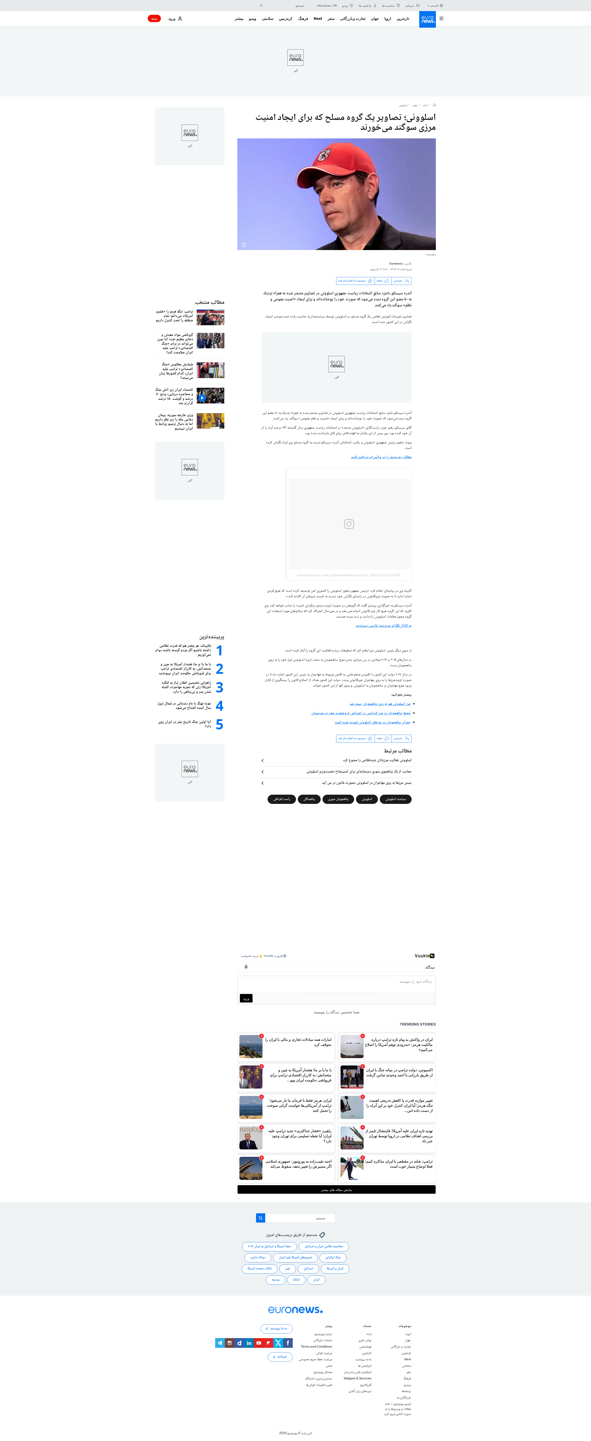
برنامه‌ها (406, 1391)
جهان (375, 18)
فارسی (434, 5)
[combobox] (285, 5)
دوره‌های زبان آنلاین (359, 1391)
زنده (154, 18)
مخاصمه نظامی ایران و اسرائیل (324, 1246)
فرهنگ (303, 18)
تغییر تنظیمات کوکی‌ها (319, 1385)
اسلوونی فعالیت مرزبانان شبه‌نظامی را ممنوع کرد (377, 760)
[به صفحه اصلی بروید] (427, 19)
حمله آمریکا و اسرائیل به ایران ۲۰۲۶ (269, 1246)
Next (318, 18)
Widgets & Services (357, 1378)
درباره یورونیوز (323, 1334)
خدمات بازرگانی (322, 1340)
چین (287, 1268)
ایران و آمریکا (335, 1268)
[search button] (261, 5)
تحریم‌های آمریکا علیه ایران (295, 1257)
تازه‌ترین (403, 18)
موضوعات (404, 1326)
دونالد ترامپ (257, 1257)
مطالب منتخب (209, 302)
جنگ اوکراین (333, 1257)
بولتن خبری (364, 1340)
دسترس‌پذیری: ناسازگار (318, 1378)
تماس (329, 1366)
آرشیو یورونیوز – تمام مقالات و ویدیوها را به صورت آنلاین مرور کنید (397, 1409)
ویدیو (252, 18)
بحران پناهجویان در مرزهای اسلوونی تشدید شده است (372, 722)
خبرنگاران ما (404, 1398)
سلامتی (267, 18)
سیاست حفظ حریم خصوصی (315, 1359)
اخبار (425, 105)
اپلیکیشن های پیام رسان (357, 1372)
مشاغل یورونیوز (322, 1372)
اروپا (387, 18)
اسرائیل (308, 1268)
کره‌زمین (285, 18)
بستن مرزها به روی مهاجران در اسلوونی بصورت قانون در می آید (367, 783)
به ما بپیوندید (363, 1359)
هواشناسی (365, 1347)
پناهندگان (309, 799)
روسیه (276, 1280)
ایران (316, 1280)
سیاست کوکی (324, 1353)
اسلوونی (403, 105)
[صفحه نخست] (434, 105)
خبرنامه (282, 1357)
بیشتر (328, 1326)
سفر (331, 18)
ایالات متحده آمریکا (259, 1268)
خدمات (367, 1326)
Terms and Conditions (316, 1347)
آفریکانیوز (365, 1385)
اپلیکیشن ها (364, 1366)
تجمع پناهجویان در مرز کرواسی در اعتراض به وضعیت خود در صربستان (360, 713)
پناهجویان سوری (338, 799)
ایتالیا (296, 1280)
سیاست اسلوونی (396, 799)
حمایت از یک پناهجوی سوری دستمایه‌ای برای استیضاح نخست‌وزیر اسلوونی (359, 772)
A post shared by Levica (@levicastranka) (326, 575)
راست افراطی (281, 799)
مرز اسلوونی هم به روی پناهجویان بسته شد (380, 704)
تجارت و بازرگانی (352, 18)
